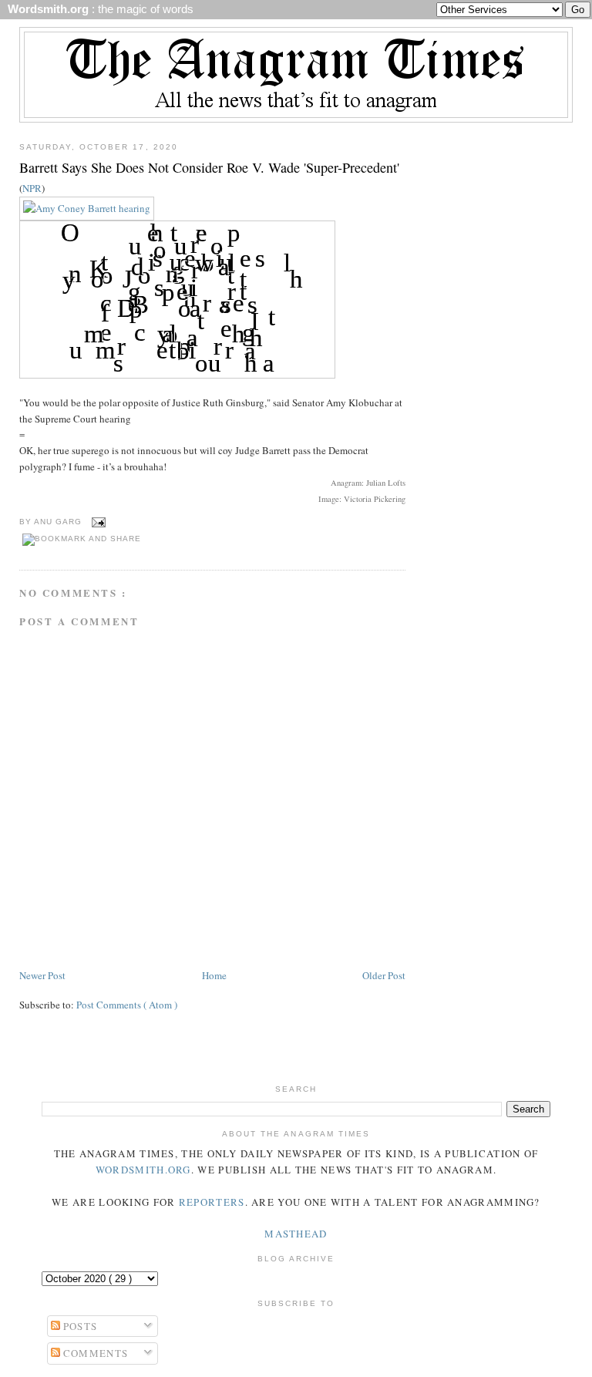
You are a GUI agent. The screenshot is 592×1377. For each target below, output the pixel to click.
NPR (32, 188)
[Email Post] (97, 521)
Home (214, 975)
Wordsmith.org (143, 1170)
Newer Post (42, 975)
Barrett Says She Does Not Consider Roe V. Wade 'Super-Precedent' (209, 167)
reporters (212, 1202)
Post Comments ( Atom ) (126, 1005)
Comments (94, 1353)
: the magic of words (97, 9)
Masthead (295, 1234)
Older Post (383, 975)
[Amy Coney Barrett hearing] (86, 208)
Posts (79, 1326)
